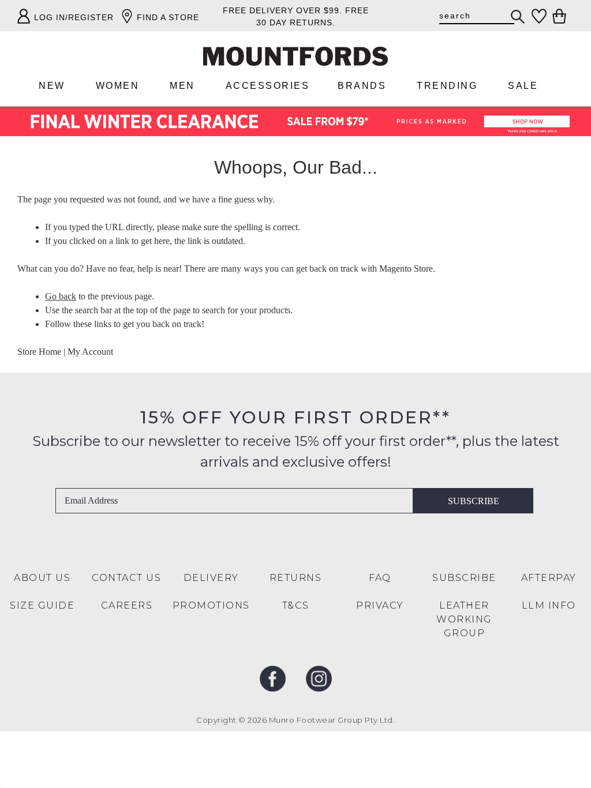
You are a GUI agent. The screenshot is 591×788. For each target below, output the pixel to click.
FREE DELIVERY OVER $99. (282, 10)
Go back (60, 296)
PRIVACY (380, 605)
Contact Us (126, 577)
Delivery (211, 577)
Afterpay (549, 577)
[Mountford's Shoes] (295, 56)
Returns (296, 577)
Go (518, 17)
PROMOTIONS (211, 605)
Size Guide (42, 605)
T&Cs (295, 605)
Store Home (39, 352)
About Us (42, 577)
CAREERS (127, 605)
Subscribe (473, 501)
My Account (90, 352)
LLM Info (549, 605)
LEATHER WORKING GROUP (464, 619)
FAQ (380, 577)
